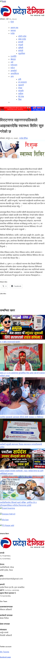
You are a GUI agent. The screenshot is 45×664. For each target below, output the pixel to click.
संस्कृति (21, 91)
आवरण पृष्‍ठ (14, 28)
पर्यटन (13, 68)
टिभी (12, 22)
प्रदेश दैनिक (23, 138)
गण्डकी (20, 45)
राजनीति (13, 56)
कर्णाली (20, 51)
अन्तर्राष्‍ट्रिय (15, 74)
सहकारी (21, 85)
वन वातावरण (22, 82)
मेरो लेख (21, 96)
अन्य (12, 76)
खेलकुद (13, 59)
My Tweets (4, 652)
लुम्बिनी (20, 48)
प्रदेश (13, 33)
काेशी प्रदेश (22, 36)
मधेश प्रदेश (22, 39)
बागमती (20, 42)
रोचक (20, 88)
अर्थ (12, 62)
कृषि (19, 79)
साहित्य (20, 94)
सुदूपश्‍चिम (21, 53)
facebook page (5, 657)
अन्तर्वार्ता (14, 71)
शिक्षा (20, 99)
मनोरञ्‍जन (14, 65)
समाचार (13, 31)
